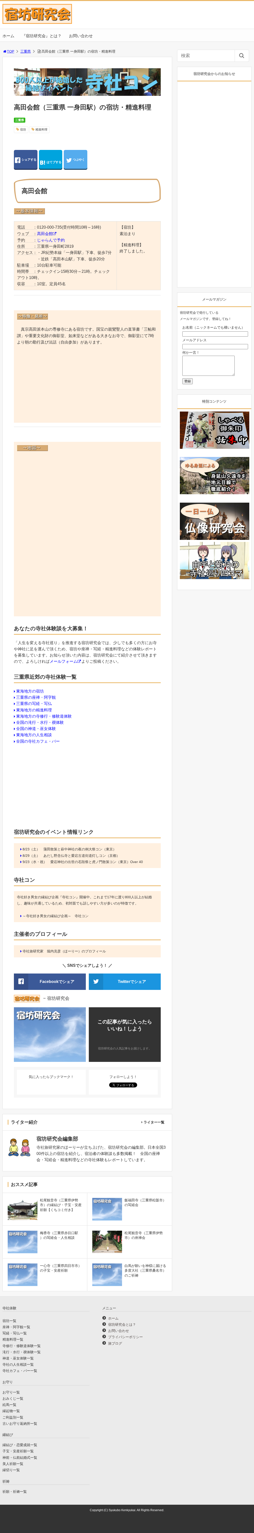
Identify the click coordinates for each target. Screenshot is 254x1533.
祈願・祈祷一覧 (14, 1492)
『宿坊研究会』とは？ (42, 36)
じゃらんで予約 (51, 240)
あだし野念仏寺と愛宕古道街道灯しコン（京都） (81, 856)
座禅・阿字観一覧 (16, 1327)
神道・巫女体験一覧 (18, 1358)
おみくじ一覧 (12, 1398)
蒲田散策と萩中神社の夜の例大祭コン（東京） (79, 849)
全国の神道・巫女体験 (36, 729)
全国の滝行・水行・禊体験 (40, 722)
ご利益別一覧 (12, 1417)
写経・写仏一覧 (14, 1333)
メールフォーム (63, 661)
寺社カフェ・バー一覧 (19, 1371)
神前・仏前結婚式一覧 (19, 1458)
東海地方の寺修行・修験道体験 (44, 716)
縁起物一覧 (11, 1411)
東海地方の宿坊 (30, 691)
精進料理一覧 (12, 1339)
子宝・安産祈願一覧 (18, 1451)
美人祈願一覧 (12, 1464)
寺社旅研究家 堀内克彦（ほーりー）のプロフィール (64, 951)
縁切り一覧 (11, 1470)
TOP (10, 51)
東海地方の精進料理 (34, 710)
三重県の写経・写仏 (34, 703)
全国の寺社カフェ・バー (38, 741)
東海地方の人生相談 (34, 735)
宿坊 (23, 129)
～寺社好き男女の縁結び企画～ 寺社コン (56, 916)
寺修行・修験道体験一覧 (21, 1346)
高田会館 (45, 234)
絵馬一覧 (9, 1405)
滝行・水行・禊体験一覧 (21, 1352)
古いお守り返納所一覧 (19, 1424)
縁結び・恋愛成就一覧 (19, 1445)
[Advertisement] (87, 385)
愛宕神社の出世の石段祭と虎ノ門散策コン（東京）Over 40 (96, 862)
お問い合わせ (81, 36)
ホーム (8, 36)
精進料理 (41, 129)
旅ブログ (115, 1343)
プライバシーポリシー (125, 1337)
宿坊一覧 (9, 1321)
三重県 (25, 51)
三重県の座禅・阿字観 (36, 697)
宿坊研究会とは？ (122, 1324)
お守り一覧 (11, 1392)
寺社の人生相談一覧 (18, 1364)
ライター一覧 (154, 1122)
